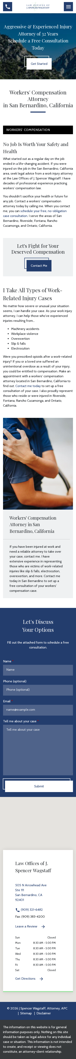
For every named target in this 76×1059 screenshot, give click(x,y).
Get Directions (25, 978)
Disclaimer (43, 1013)
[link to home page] (38, 6)
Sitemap (26, 1013)
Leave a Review (26, 926)
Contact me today (28, 386)
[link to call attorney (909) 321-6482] (7, 6)
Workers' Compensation (28, 130)
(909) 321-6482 (31, 910)
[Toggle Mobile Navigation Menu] (68, 6)
